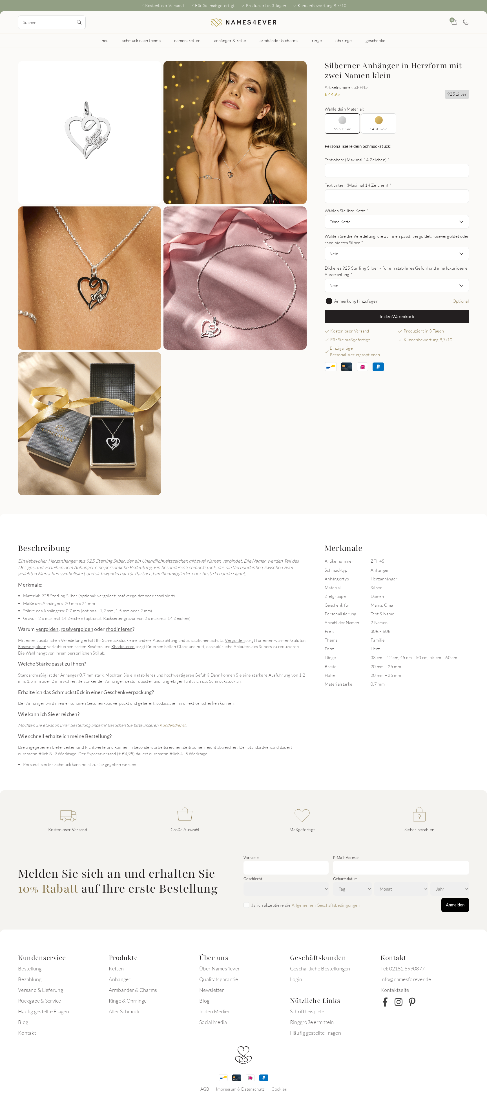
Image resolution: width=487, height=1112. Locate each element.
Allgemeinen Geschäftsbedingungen (326, 905)
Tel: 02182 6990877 (402, 968)
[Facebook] (384, 1002)
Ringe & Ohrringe (128, 1001)
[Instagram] (398, 1002)
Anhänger (120, 979)
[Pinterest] (412, 1002)
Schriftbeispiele (307, 1011)
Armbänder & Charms (133, 990)
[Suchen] (79, 22)
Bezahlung (29, 979)
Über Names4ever (219, 968)
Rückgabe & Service (39, 1001)
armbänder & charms (279, 40)
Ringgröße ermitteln (312, 1022)
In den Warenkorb (397, 316)
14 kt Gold (379, 129)
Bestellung (30, 968)
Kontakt (27, 1033)
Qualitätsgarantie (218, 979)
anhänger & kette (230, 40)
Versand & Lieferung (40, 990)
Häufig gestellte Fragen (43, 1011)
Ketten (116, 968)
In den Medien (215, 1011)
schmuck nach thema (141, 40)
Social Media (213, 1022)
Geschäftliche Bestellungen (320, 968)
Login (296, 979)
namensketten (187, 40)
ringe (317, 40)
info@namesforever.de (405, 979)
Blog (23, 1022)
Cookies (279, 1088)
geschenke (376, 40)
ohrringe (343, 40)
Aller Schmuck (124, 1011)
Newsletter (211, 990)
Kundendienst (173, 725)
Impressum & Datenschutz (240, 1088)
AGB (204, 1088)
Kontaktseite (394, 990)
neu (105, 40)
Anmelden (455, 904)
